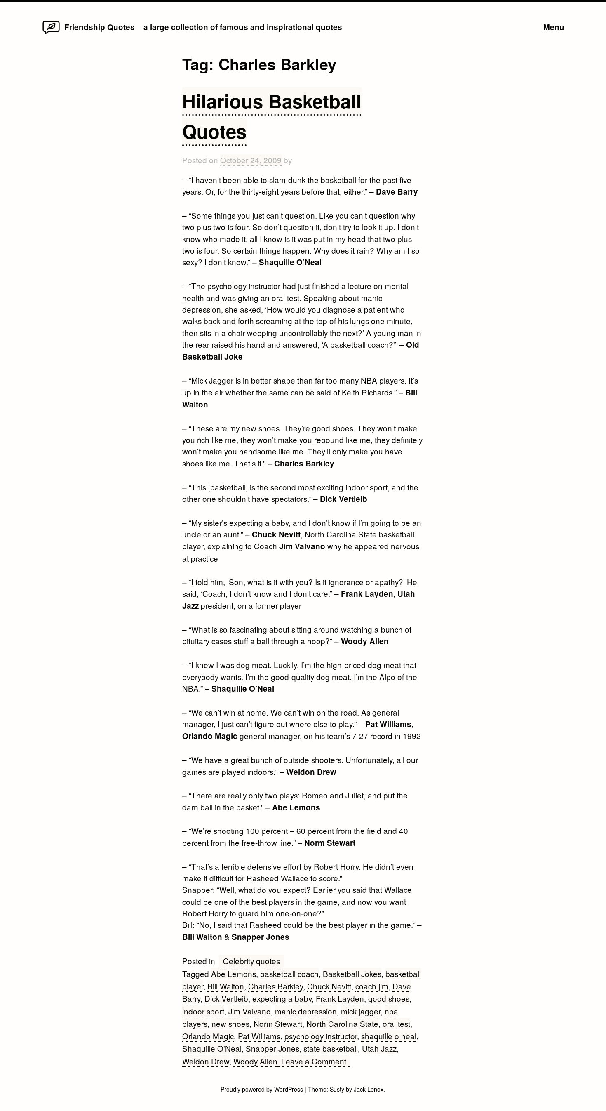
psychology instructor (320, 1035)
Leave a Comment (315, 1061)
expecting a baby (282, 998)
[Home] (51, 33)
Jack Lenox (368, 1089)
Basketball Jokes (352, 973)
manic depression (306, 1011)
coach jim (371, 985)
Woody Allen (255, 1060)
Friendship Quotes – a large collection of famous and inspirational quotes (203, 27)
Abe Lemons (233, 973)
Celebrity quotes (251, 960)
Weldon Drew (205, 1060)
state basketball (330, 1048)
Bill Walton (225, 985)
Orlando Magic (208, 1035)
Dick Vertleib (226, 998)
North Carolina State (342, 1023)
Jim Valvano (249, 1011)
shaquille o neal (388, 1035)
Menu (553, 27)
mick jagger (361, 1011)
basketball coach (289, 973)
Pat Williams (259, 1035)
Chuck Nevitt (329, 985)
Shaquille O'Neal (212, 1048)
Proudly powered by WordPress (263, 1089)
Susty (337, 1089)
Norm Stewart (278, 1023)
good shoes (388, 998)
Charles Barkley (275, 985)
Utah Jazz (379, 1048)
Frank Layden (340, 998)
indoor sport (203, 1011)
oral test (396, 1023)
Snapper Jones (272, 1048)
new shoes (230, 1023)
